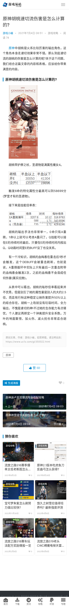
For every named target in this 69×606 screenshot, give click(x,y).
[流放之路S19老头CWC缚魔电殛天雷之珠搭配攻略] (50, 528)
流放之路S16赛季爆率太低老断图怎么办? (17, 468)
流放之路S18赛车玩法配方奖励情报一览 (18, 543)
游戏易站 (25, 596)
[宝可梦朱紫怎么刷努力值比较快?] (18, 490)
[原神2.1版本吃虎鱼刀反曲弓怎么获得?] (50, 451)
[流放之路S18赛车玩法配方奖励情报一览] (18, 528)
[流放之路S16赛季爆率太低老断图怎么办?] (18, 451)
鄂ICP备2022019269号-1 (52, 596)
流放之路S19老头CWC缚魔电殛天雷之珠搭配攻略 (49, 544)
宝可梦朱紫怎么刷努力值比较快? (18, 505)
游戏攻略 (53, 33)
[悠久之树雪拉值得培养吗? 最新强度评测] (50, 490)
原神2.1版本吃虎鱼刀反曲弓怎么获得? (50, 467)
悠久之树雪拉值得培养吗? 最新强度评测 (50, 505)
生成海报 (12, 382)
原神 (12, 48)
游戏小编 (8, 33)
